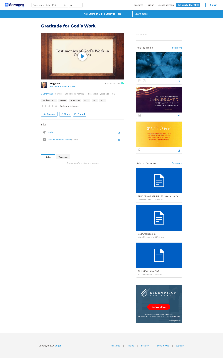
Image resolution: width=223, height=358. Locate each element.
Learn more (141, 13)
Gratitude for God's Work (63, 139)
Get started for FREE (188, 4)
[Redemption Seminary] (159, 304)
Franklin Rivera (144, 199)
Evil (94, 100)
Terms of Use (162, 345)
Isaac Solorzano (145, 274)
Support (180, 345)
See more (177, 47)
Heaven (63, 100)
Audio (51, 132)
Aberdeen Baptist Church (63, 86)
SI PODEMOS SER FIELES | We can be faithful (161, 196)
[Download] (179, 81)
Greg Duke (55, 83)
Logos (57, 345)
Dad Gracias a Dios (147, 233)
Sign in (213, 4)
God (102, 100)
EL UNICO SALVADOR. (149, 271)
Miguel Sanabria (145, 237)
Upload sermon (166, 4)
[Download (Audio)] (119, 132)
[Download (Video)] (119, 139)
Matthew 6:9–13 (49, 100)
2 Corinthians (47, 93)
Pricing (150, 4)
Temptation (75, 100)
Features (138, 4)
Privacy (145, 345)
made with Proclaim (112, 83)
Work (86, 100)
